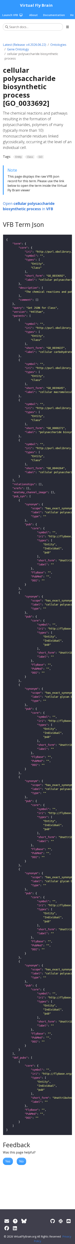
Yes (7, 1161)
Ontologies (58, 45)
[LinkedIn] (15, 1228)
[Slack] (61, 1221)
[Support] (6, 1221)
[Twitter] (24, 1221)
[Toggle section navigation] (67, 27)
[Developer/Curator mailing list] (69, 1221)
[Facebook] (6, 1228)
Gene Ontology (18, 49)
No (21, 1161)
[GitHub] (52, 1221)
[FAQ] (15, 1221)
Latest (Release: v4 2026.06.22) (24, 45)
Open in (29, 206)
